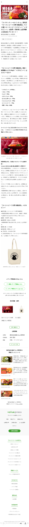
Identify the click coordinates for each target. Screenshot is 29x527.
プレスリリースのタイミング (14, 458)
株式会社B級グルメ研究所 (8, 34)
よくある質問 (22, 422)
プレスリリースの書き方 (14, 452)
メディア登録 (14, 486)
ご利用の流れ (14, 422)
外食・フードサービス (6, 39)
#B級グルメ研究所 (6, 320)
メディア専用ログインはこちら (15, 288)
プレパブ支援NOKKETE (14, 474)
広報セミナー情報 (14, 450)
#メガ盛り (18, 317)
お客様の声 (6, 422)
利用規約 (14, 508)
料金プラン (13, 419)
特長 (7, 419)
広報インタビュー (14, 444)
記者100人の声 (14, 447)
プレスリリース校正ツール (14, 464)
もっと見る (19, 404)
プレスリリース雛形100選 (14, 455)
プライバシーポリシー (14, 511)
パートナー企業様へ (14, 489)
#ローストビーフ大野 (7, 317)
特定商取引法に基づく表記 (14, 514)
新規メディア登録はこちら (15, 284)
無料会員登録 (14, 430)
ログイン (14, 425)
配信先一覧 (20, 419)
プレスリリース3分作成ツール (14, 461)
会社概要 (14, 499)
